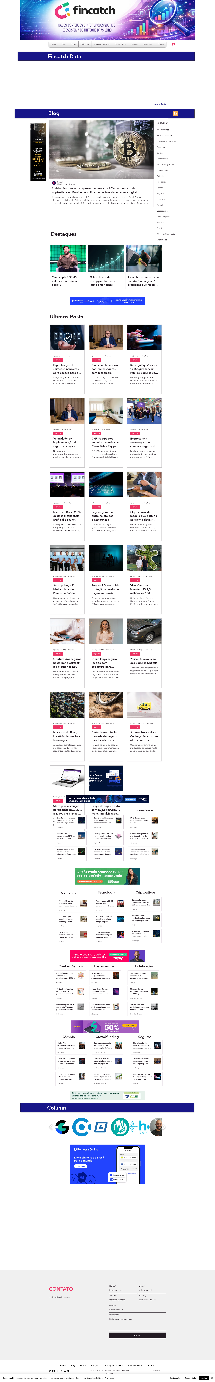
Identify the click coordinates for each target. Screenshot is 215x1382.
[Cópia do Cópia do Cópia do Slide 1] (107, 1185)
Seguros (58, 360)
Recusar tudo (190, 1378)
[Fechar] (212, 1378)
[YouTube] (68, 1371)
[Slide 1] (98, 1185)
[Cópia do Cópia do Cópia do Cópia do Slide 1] (109, 1185)
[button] (135, 44)
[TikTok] (50, 1371)
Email (141, 1286)
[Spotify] (53, 1371)
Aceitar (204, 1378)
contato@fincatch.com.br (59, 1297)
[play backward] (51, 1127)
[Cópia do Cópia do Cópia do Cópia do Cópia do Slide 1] (111, 1185)
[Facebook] (57, 1371)
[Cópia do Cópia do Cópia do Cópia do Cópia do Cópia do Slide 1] (114, 1185)
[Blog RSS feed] (175, 113)
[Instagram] (61, 1371)
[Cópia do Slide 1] (100, 1185)
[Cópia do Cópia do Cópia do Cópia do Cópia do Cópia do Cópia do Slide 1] (116, 1185)
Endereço (143, 1296)
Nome (112, 1286)
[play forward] (164, 1127)
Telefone (113, 1296)
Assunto (112, 1305)
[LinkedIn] (64, 1371)
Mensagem (114, 1315)
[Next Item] (149, 149)
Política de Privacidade (105, 1378)
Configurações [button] (175, 1378)
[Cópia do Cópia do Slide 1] (105, 1185)
